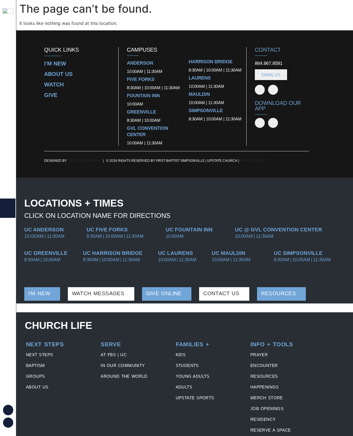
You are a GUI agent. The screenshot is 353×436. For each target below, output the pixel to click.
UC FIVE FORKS (107, 229)
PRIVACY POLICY (253, 161)
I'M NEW (55, 63)
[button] (44, 344)
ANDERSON (140, 63)
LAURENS (200, 78)
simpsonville (206, 110)
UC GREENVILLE (46, 253)
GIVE (50, 95)
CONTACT (268, 50)
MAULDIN (199, 94)
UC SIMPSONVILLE (298, 253)
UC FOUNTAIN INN (189, 229)
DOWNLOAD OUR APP (278, 106)
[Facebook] (8, 410)
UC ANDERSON (44, 229)
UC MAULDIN (228, 253)
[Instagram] (8, 422)
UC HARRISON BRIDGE (113, 253)
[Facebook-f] (260, 90)
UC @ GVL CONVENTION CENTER (278, 229)
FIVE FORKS (140, 79)
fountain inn (143, 95)
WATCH (54, 84)
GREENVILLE (141, 112)
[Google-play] (273, 123)
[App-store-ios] (260, 123)
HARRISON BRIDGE (210, 61)
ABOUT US (58, 74)
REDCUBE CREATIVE (84, 161)
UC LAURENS (175, 253)
